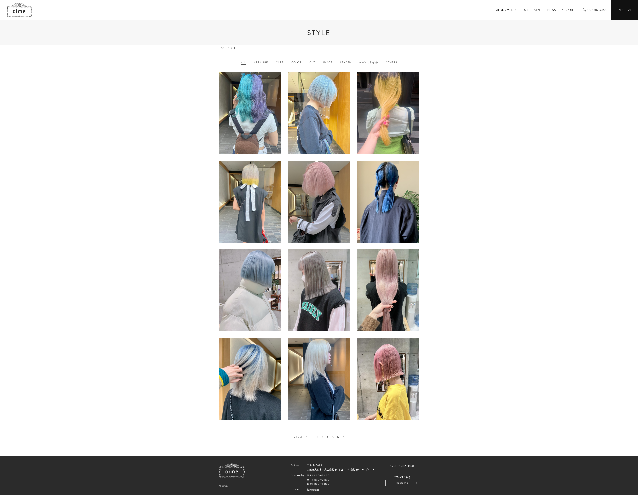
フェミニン (331, 86)
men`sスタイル (368, 62)
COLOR (296, 62)
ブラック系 (299, 78)
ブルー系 (298, 86)
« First (298, 437)
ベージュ (298, 94)
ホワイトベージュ (303, 111)
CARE (279, 62)
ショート (347, 70)
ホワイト (298, 103)
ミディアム (348, 94)
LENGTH (345, 62)
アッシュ (298, 70)
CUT (312, 62)
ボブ (344, 86)
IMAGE (327, 62)
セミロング (348, 78)
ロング (345, 103)
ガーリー (330, 70)
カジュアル (331, 78)
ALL (243, 62)
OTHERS (391, 62)
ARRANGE (261, 62)
